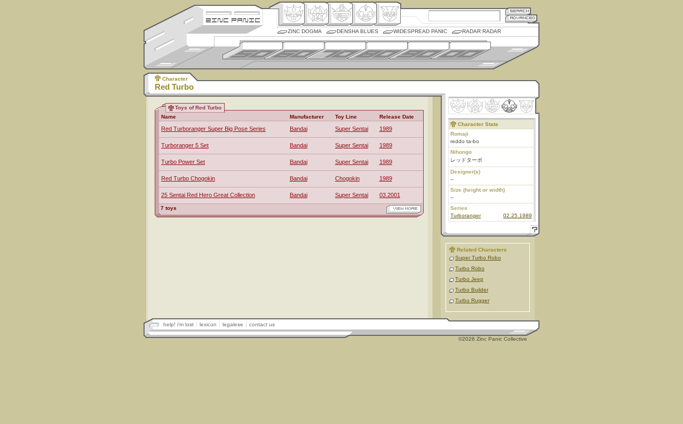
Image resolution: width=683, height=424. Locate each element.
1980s (377, 50)
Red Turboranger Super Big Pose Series (213, 128)
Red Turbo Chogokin (188, 178)
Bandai (298, 128)
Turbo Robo (470, 268)
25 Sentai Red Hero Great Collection (208, 195)
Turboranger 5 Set (185, 145)
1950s (252, 50)
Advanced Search (521, 18)
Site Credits (233, 12)
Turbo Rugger (472, 300)
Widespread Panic (420, 31)
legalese (233, 324)
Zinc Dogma (305, 31)
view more (403, 209)
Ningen (363, 14)
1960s (294, 50)
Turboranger (465, 215)
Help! (533, 231)
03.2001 (389, 195)
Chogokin (347, 178)
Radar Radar (481, 31)
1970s (336, 50)
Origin (291, 14)
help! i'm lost (178, 324)
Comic (387, 14)
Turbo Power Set (183, 162)
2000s (460, 50)
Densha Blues (357, 31)
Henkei (315, 14)
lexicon (208, 324)
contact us (262, 324)
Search (518, 10)
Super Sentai (351, 128)
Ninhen (509, 106)
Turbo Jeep (469, 279)
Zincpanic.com (233, 19)
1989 (385, 128)
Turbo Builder (471, 290)
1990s (419, 50)
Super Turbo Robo (478, 258)
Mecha (339, 14)
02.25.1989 (517, 215)
